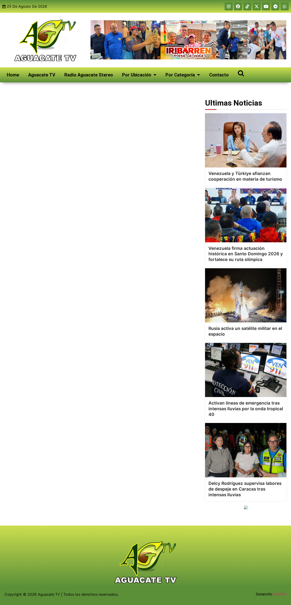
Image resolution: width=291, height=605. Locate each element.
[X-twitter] (257, 6)
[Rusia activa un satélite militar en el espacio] (245, 295)
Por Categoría (180, 75)
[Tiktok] (247, 6)
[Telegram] (275, 6)
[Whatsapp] (285, 6)
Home (13, 75)
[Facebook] (238, 6)
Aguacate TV (41, 75)
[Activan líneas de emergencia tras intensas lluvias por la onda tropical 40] (245, 370)
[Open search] (241, 73)
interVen (279, 594)
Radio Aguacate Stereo (88, 75)
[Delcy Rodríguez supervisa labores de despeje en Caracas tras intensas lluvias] (245, 450)
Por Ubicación (136, 75)
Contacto (219, 75)
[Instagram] (229, 6)
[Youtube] (266, 6)
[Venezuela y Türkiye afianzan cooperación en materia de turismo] (245, 140)
